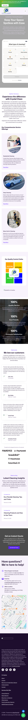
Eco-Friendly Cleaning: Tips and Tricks (13, 498)
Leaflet (24, 628)
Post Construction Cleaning (8, 702)
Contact (3, 687)
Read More (5, 167)
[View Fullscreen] (3, 597)
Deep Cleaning (5, 695)
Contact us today (16, 666)
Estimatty (19, 80)
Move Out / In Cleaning (7, 697)
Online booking (5, 684)
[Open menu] (25, 11)
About (3, 678)
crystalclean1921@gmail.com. (12, 582)
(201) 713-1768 (18, 572)
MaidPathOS (16, 712)
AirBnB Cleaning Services (7, 704)
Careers (3, 680)
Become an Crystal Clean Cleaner (9, 682)
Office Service (5, 700)
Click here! (5, 5)
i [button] (15, 49)
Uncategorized (7, 494)
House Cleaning (5, 693)
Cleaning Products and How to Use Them (13, 514)
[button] (10, 51)
